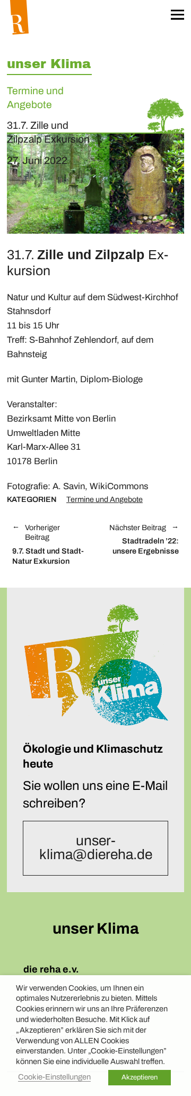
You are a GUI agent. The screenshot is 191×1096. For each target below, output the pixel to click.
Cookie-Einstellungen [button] (54, 1077)
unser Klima (49, 64)
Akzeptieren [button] (139, 1077)
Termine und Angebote (104, 499)
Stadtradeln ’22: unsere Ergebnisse (142, 539)
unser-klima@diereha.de (95, 847)
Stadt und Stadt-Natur (48, 544)
